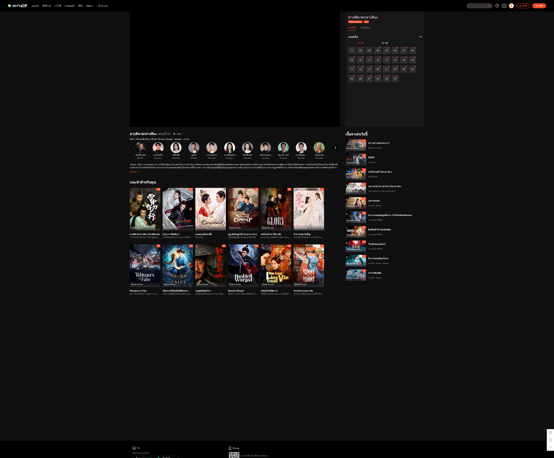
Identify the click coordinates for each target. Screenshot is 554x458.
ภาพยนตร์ (69, 5)
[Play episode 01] (351, 50)
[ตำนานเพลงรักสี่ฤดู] (309, 209)
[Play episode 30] (395, 78)
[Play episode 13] (386, 59)
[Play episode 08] (412, 50)
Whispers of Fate (138, 290)
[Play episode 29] (386, 78)
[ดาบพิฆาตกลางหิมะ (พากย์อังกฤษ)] (145, 209)
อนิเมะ (89, 5)
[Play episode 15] (403, 59)
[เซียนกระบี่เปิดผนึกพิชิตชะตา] (178, 265)
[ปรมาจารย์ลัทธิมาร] (178, 209)
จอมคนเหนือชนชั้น (203, 234)
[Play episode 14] (395, 59)
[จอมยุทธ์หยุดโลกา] (210, 265)
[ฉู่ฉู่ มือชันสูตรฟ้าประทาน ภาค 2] (243, 209)
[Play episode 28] (377, 78)
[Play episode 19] (369, 69)
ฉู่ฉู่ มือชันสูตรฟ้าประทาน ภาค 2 (242, 234)
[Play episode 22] (395, 69)
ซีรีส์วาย (47, 5)
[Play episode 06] (395, 50)
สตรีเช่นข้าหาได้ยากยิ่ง (271, 234)
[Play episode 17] (351, 69)
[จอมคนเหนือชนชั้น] (210, 209)
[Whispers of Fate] (145, 265)
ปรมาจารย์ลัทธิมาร (171, 234)
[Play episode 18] (360, 69)
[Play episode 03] (369, 50)
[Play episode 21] (386, 69)
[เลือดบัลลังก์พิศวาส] (276, 265)
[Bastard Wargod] (243, 265)
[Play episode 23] (403, 69)
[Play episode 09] (351, 59)
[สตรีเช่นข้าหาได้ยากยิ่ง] (276, 209)
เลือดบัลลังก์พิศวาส (269, 290)
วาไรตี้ (57, 5)
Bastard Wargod (236, 290)
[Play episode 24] (412, 69)
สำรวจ (104, 5)
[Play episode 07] (403, 50)
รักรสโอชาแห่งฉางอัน (303, 290)
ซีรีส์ (80, 5)
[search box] (489, 6)
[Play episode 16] (412, 59)
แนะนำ (35, 5)
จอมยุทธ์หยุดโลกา (203, 290)
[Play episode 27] (369, 78)
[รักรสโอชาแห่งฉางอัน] (309, 265)
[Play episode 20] (377, 69)
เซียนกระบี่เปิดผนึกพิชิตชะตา (175, 290)
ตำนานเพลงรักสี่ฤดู (302, 234)
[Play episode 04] (377, 50)
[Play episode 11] (369, 59)
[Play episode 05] (386, 50)
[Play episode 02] (360, 50)
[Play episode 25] (351, 78)
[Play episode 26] (360, 78)
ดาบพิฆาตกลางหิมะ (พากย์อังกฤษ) (145, 234)
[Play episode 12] (377, 59)
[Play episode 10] (360, 59)
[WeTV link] (17, 5)
